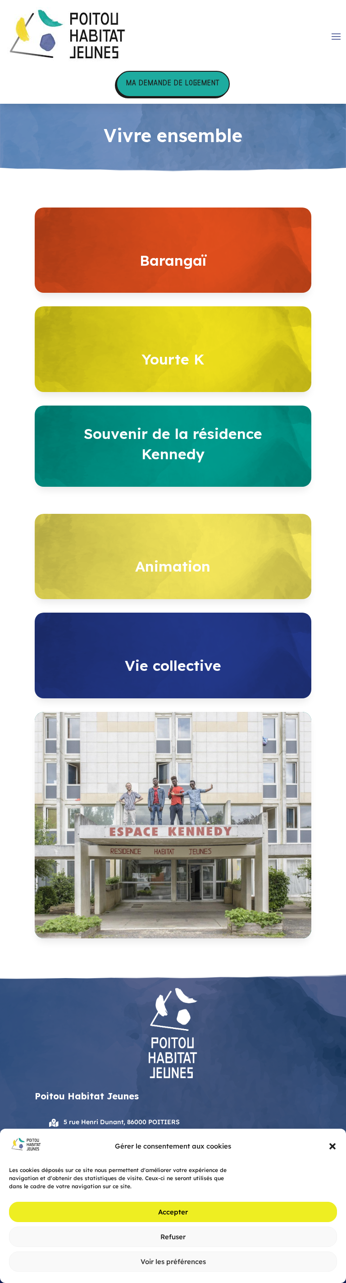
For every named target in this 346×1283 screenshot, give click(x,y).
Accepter (173, 1212)
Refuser (173, 1236)
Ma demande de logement (173, 83)
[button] (332, 1146)
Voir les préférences (173, 1261)
